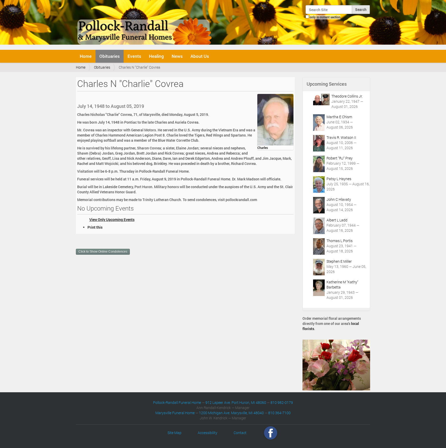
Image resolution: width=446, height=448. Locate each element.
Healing (156, 56)
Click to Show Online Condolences (102, 251)
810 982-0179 (281, 402)
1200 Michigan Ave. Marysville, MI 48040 (231, 412)
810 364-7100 (279, 412)
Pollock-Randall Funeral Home (177, 402)
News (177, 56)
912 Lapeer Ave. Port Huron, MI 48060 (235, 402)
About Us (199, 56)
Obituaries (109, 56)
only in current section (325, 17)
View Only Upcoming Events (111, 219)
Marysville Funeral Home (175, 412)
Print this (94, 227)
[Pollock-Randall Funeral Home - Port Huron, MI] (145, 24)
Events (134, 56)
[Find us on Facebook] (270, 433)
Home (86, 56)
